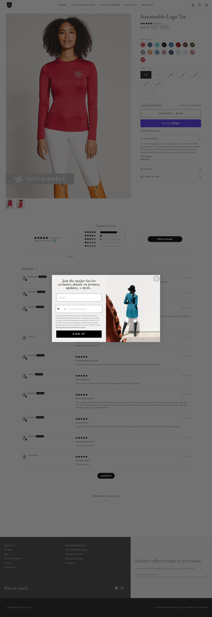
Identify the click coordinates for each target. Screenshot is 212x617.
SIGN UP (79, 334)
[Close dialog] (156, 278)
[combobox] (61, 309)
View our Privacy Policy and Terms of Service (70, 327)
